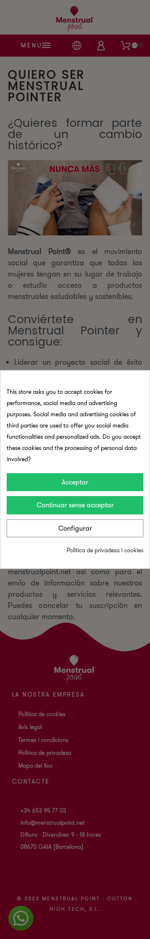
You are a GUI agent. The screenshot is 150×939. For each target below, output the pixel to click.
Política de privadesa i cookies (105, 550)
